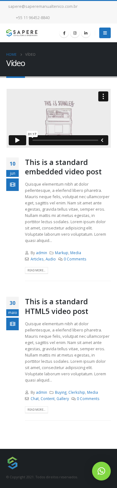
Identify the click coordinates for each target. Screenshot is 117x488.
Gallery (62, 398)
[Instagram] (75, 33)
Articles (37, 258)
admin (41, 252)
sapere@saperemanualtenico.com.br (43, 6)
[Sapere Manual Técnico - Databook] (21, 33)
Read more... (36, 270)
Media (75, 252)
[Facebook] (64, 33)
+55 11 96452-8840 (33, 17)
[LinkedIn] (85, 33)
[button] (101, 471)
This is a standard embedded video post (63, 167)
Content (48, 398)
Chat (35, 398)
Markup (61, 252)
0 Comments (75, 258)
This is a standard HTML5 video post (56, 306)
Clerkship (76, 392)
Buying (60, 392)
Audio (51, 258)
